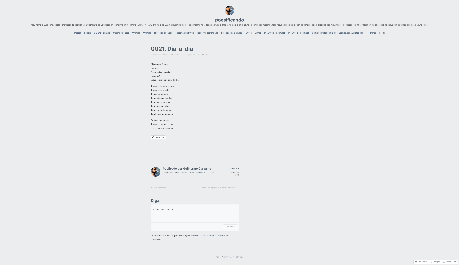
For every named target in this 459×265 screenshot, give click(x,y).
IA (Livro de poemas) (274, 33)
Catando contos (102, 33)
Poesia (77, 33)
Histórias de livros (163, 33)
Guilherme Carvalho (160, 55)
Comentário (230, 227)
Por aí (373, 33)
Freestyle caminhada (207, 33)
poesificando (229, 20)
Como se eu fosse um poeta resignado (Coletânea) (337, 33)
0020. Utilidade (158, 188)
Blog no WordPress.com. (225, 257)
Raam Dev (239, 257)
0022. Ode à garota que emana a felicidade (220, 188)
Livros (249, 33)
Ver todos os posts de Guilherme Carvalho (198, 172)
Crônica (136, 33)
